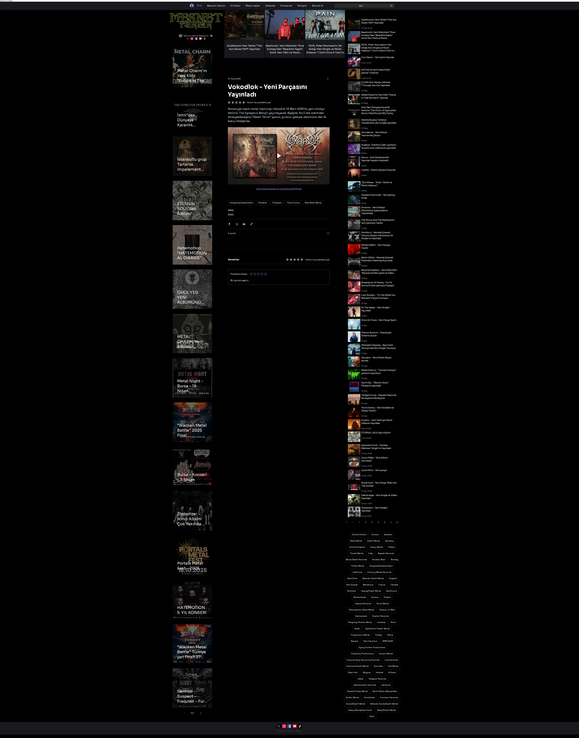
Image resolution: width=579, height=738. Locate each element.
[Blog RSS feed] (211, 36)
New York (353, 672)
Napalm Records (386, 553)
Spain (357, 628)
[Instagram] (192, 38)
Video (231, 214)
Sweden (388, 534)
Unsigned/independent (241, 202)
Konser (375, 534)
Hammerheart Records (364, 685)
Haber (231, 210)
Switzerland (361, 616)
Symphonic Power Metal (377, 628)
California (357, 572)
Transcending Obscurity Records (363, 660)
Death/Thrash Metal (357, 691)
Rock (393, 622)
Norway (394, 559)
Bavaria (354, 641)
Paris (372, 716)
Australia (378, 666)
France (382, 584)
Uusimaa (381, 622)
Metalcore (368, 584)
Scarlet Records (380, 616)
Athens (392, 672)
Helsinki (379, 672)
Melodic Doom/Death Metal (384, 703)
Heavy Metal (376, 547)
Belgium (367, 672)
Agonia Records (363, 603)
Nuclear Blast (379, 559)
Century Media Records (379, 572)
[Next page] (200, 713)
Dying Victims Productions (372, 647)
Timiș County (293, 202)
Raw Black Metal (313, 202)
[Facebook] (196, 38)
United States (359, 534)
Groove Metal (386, 653)
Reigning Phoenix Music (360, 622)
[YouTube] (200, 38)
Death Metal (373, 540)
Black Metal (356, 540)
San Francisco (370, 641)
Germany (389, 540)
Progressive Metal (360, 635)
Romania (262, 202)
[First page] (346, 522)
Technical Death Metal (357, 666)
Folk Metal (393, 666)
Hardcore (386, 685)
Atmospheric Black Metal (361, 609)
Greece (375, 597)
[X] (187, 38)
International (391, 660)
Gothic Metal (352, 697)
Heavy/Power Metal (371, 590)
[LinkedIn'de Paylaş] (244, 224)
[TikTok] (204, 38)
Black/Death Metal (386, 710)
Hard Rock (352, 578)
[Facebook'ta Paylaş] (229, 224)
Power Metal (357, 565)
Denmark (351, 590)
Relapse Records (377, 678)
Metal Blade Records (356, 559)
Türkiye (378, 635)
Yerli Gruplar (352, 584)
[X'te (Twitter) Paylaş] (236, 224)
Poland (387, 597)
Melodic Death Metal (373, 578)
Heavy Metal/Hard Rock (360, 710)
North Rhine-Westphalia (385, 691)
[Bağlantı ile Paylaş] (251, 224)
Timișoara (277, 202)
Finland (391, 547)
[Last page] (397, 522)
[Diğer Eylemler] (328, 79)
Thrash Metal (356, 553)
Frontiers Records (389, 697)
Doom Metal (383, 603)
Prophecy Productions (362, 653)
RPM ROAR (388, 641)
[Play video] (279, 155)
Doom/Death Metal (355, 703)
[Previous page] (184, 713)
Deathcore (391, 590)
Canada (394, 584)
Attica (390, 635)
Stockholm (369, 697)
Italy (370, 553)
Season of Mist (387, 609)
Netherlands (360, 597)
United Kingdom (357, 547)
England (393, 578)
